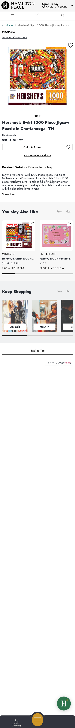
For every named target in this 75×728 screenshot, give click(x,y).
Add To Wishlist (68, 147)
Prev (59, 211)
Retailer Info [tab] (36, 167)
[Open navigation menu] (37, 720)
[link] (37, 15)
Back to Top (38, 351)
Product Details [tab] (13, 167)
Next (68, 211)
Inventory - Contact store (14, 37)
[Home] (19, 5)
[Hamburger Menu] (12, 15)
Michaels (8, 32)
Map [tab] (50, 167)
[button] (57, 5)
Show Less (9, 194)
